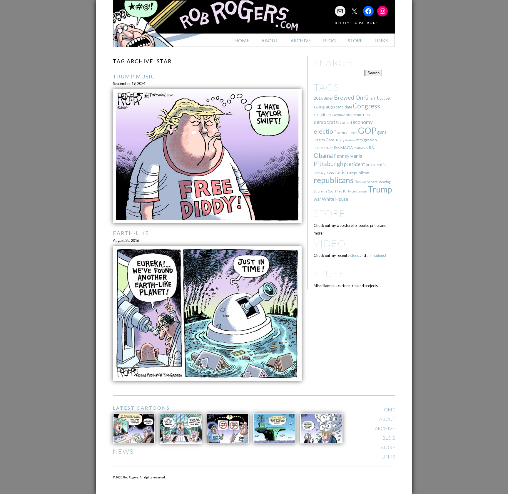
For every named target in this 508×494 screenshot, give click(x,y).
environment (347, 132)
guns (382, 132)
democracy (360, 114)
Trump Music (134, 76)
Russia (360, 181)
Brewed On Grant (356, 97)
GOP (367, 130)
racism (342, 172)
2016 (318, 98)
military (359, 148)
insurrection (323, 148)
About (269, 40)
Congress (366, 106)
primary (319, 173)
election (325, 131)
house (350, 140)
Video (330, 243)
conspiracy (322, 115)
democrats (326, 122)
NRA (370, 147)
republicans (334, 180)
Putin (330, 173)
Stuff (329, 273)
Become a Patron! (356, 23)
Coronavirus (341, 115)
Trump (380, 189)
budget (385, 98)
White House (335, 199)
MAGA (346, 147)
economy (362, 122)
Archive (300, 40)
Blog (329, 40)
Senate (372, 182)
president (354, 164)
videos (353, 255)
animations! (376, 255)
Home (241, 40)
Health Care (324, 140)
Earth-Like (131, 233)
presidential (376, 164)
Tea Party (344, 191)
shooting (384, 182)
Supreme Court (325, 191)
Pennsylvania (347, 156)
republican (359, 172)
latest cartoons (141, 408)
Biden (328, 98)
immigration (366, 139)
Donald (345, 122)
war (317, 199)
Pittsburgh (328, 164)
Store (355, 40)
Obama (323, 155)
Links (381, 40)
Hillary (339, 140)
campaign (324, 106)
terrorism (359, 191)
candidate (343, 107)
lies (337, 147)
